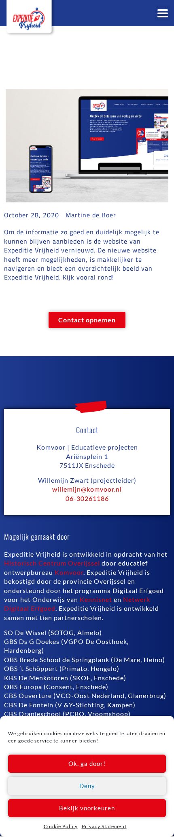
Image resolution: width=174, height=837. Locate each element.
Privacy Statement (104, 826)
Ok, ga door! (87, 763)
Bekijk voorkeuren (87, 808)
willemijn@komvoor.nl (87, 489)
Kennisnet (96, 599)
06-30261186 (87, 498)
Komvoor (69, 572)
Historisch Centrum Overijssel (52, 563)
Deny (87, 785)
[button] (162, 13)
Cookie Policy (61, 826)
